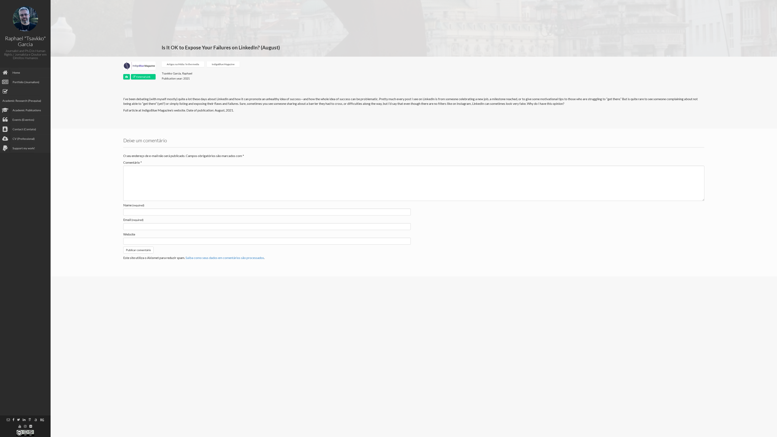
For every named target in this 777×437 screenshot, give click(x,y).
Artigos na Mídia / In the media (183, 64)
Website (129, 234)
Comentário (132, 162)
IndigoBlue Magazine (223, 64)
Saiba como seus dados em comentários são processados (225, 258)
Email (133, 220)
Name (133, 205)
